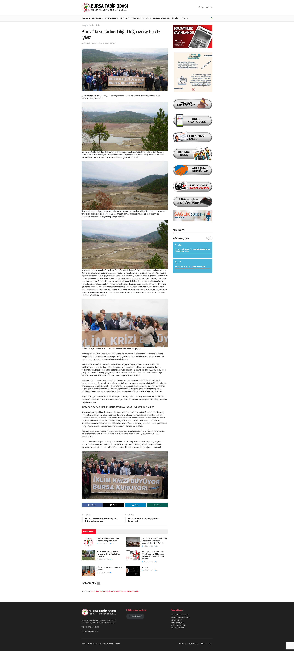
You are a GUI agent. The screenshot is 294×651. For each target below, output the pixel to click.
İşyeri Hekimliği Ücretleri (180, 617)
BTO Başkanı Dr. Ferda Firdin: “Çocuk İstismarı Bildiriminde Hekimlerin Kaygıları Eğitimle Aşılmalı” (153, 555)
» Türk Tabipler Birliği (178, 625)
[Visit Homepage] (105, 7)
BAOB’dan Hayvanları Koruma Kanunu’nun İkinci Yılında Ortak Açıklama (108, 554)
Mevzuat (124, 18)
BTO (88, 643)
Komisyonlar (110, 18)
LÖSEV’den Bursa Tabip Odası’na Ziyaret (109, 568)
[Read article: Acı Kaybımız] (133, 571)
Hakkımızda (183, 643)
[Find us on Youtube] (207, 7)
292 (112, 543)
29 (157, 546)
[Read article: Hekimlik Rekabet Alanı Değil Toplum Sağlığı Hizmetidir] (88, 542)
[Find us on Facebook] (199, 7)
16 (157, 561)
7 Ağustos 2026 (103, 543)
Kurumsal (96, 18)
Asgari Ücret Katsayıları (180, 615)
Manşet (112, 43)
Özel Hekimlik (177, 620)
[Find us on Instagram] (203, 7)
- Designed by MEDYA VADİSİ (111, 643)
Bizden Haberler (95, 25)
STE (147, 18)
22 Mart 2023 (86, 43)
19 (112, 559)
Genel (107, 43)
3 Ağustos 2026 (148, 561)
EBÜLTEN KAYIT (135, 616)
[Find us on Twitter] (211, 7)
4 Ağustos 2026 (148, 546)
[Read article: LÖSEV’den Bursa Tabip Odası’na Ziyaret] (88, 571)
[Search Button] (211, 18)
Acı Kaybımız (146, 567)
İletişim (185, 18)
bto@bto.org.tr (93, 631)
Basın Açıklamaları (161, 18)
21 (157, 570)
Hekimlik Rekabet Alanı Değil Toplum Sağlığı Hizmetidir (108, 539)
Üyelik (175, 18)
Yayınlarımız (137, 18)
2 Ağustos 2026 (148, 570)
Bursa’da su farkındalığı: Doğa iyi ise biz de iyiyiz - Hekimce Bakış (115, 591)
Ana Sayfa (86, 18)
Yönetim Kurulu (194, 643)
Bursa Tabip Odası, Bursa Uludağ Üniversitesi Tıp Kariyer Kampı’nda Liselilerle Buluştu (154, 540)
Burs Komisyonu (178, 623)
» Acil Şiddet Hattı (177, 628)
